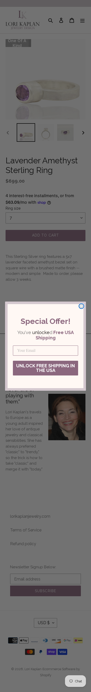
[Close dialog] (81, 306)
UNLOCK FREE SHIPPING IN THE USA (45, 368)
